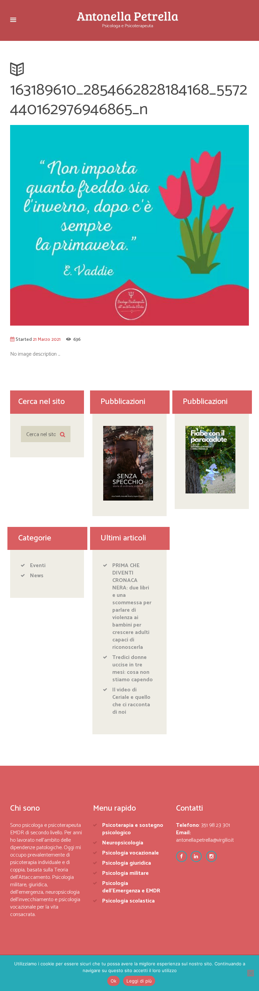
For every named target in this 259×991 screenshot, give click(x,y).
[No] (250, 973)
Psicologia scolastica (128, 901)
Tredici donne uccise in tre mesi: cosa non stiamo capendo (132, 668)
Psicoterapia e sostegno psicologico (132, 829)
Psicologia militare (125, 873)
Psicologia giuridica (126, 863)
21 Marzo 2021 (47, 339)
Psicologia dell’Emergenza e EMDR (131, 887)
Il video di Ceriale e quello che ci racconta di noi (131, 701)
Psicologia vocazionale (130, 853)
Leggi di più (139, 981)
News (37, 575)
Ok (114, 981)
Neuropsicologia (122, 842)
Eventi (38, 565)
